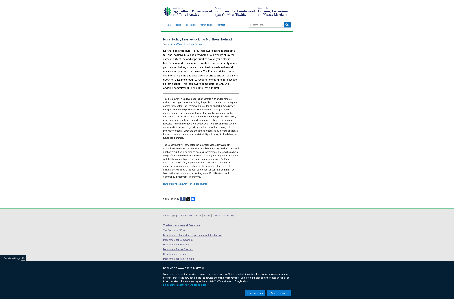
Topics (178, 25)
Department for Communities (178, 239)
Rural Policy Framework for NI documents (185, 183)
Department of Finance (175, 254)
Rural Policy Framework (194, 44)
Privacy (207, 215)
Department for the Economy (178, 249)
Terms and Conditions (191, 215)
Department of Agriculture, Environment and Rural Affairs (192, 235)
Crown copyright (171, 215)
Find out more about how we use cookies (184, 284)
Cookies (216, 215)
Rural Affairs (176, 44)
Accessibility (228, 215)
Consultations (207, 25)
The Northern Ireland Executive (181, 225)
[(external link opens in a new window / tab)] (182, 199)
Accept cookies (279, 293)
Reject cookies (255, 293)
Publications (190, 25)
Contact (221, 25)
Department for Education (176, 244)
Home (168, 25)
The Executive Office (174, 230)
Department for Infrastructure (178, 258)
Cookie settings (12, 258)
